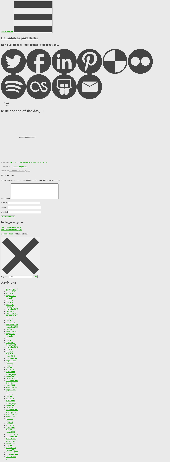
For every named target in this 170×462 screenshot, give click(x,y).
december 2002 (12, 407)
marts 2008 (10, 385)
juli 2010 (9, 349)
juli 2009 (9, 363)
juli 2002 (9, 419)
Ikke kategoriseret (20, 166)
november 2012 (12, 316)
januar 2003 (10, 405)
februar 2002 (11, 430)
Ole (29, 171)
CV (7, 103)
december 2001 (12, 434)
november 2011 (12, 327)
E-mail (4, 207)
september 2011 (12, 331)
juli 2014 (9, 298)
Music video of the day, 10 (11, 227)
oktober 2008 (11, 383)
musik (33, 162)
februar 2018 (11, 291)
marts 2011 (10, 343)
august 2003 (11, 389)
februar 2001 (11, 448)
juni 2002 (9, 421)
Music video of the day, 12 (11, 230)
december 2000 (12, 452)
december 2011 (12, 325)
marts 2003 (10, 401)
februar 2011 (11, 345)
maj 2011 (9, 340)
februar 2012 (11, 322)
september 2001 (12, 441)
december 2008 (12, 378)
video (45, 162)
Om (7, 105)
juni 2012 (9, 318)
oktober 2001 (11, 439)
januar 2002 (10, 432)
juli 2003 (9, 392)
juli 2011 (9, 336)
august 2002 (11, 416)
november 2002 (12, 410)
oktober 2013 (11, 311)
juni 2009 (9, 365)
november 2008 (12, 381)
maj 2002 (9, 423)
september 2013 (12, 313)
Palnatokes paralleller (19, 38)
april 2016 (10, 293)
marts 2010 (10, 356)
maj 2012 (9, 320)
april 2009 (10, 369)
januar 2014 (10, 307)
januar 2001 (10, 450)
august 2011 (10, 334)
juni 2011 (9, 338)
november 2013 (12, 309)
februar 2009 (11, 374)
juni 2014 (9, 300)
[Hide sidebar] (20, 256)
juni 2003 (9, 394)
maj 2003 (9, 396)
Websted (4, 212)
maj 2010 (9, 354)
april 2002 (10, 425)
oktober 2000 (11, 457)
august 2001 (11, 443)
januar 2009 (10, 376)
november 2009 (12, 358)
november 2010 (12, 347)
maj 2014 (9, 302)
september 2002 (12, 414)
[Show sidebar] (33, 17)
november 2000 (12, 454)
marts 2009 (10, 372)
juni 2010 (9, 351)
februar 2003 (11, 403)
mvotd (39, 162)
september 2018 (12, 289)
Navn (4, 203)
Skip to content (7, 32)
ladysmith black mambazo (20, 162)
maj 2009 (9, 367)
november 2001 (12, 436)
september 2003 (12, 387)
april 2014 (10, 305)
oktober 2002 (11, 412)
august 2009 (11, 360)
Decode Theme (7, 234)
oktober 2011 (11, 329)
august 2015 (11, 296)
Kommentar (5, 198)
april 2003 (10, 398)
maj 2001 (9, 445)
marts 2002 (10, 427)
